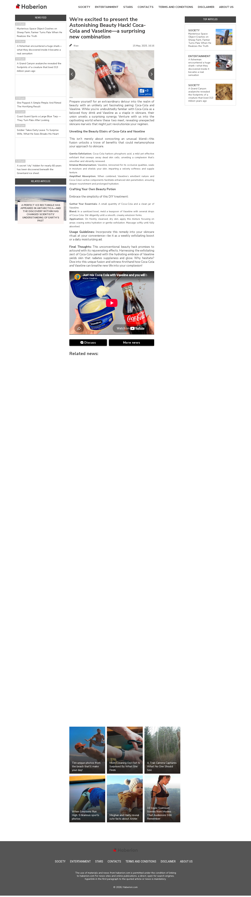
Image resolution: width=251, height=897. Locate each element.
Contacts (146, 7)
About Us (226, 7)
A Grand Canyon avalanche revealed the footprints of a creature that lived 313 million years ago (39, 67)
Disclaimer (206, 7)
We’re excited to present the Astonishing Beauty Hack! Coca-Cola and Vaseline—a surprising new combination (107, 28)
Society (84, 7)
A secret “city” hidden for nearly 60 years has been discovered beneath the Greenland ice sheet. (39, 169)
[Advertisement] (169, 69)
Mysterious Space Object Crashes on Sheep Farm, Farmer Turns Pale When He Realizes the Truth (39, 32)
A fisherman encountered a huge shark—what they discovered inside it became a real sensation (39, 49)
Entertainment (106, 7)
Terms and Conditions (175, 7)
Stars (128, 7)
